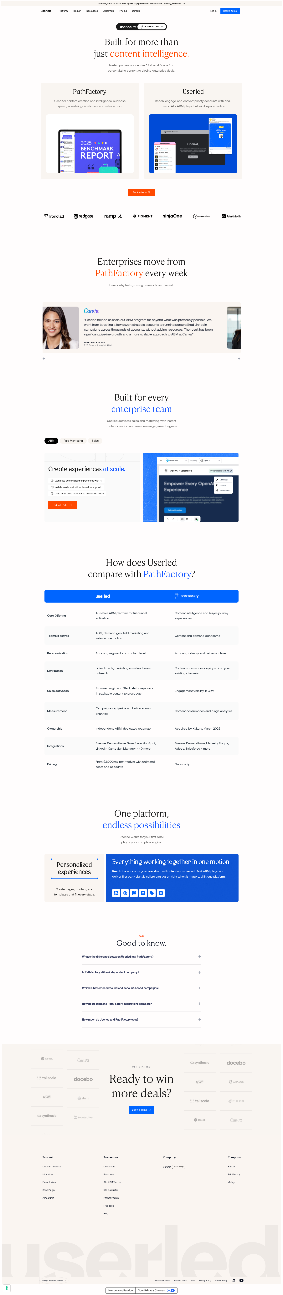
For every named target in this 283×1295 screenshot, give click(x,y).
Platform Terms (180, 1280)
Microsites (48, 1174)
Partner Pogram (111, 1197)
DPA (193, 1280)
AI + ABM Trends (112, 1182)
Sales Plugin (49, 1190)
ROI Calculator (111, 1190)
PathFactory (234, 1174)
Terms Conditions (162, 1280)
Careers (167, 1166)
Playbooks (109, 1174)
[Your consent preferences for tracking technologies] (6, 1288)
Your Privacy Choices (151, 1290)
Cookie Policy (221, 1280)
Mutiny (231, 1182)
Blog (106, 1213)
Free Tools (109, 1205)
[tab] (51, 441)
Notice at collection (120, 1290)
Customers (109, 1166)
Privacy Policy (205, 1280)
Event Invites (49, 1182)
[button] (151, 26)
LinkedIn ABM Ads (52, 1166)
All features (48, 1197)
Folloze (231, 1166)
